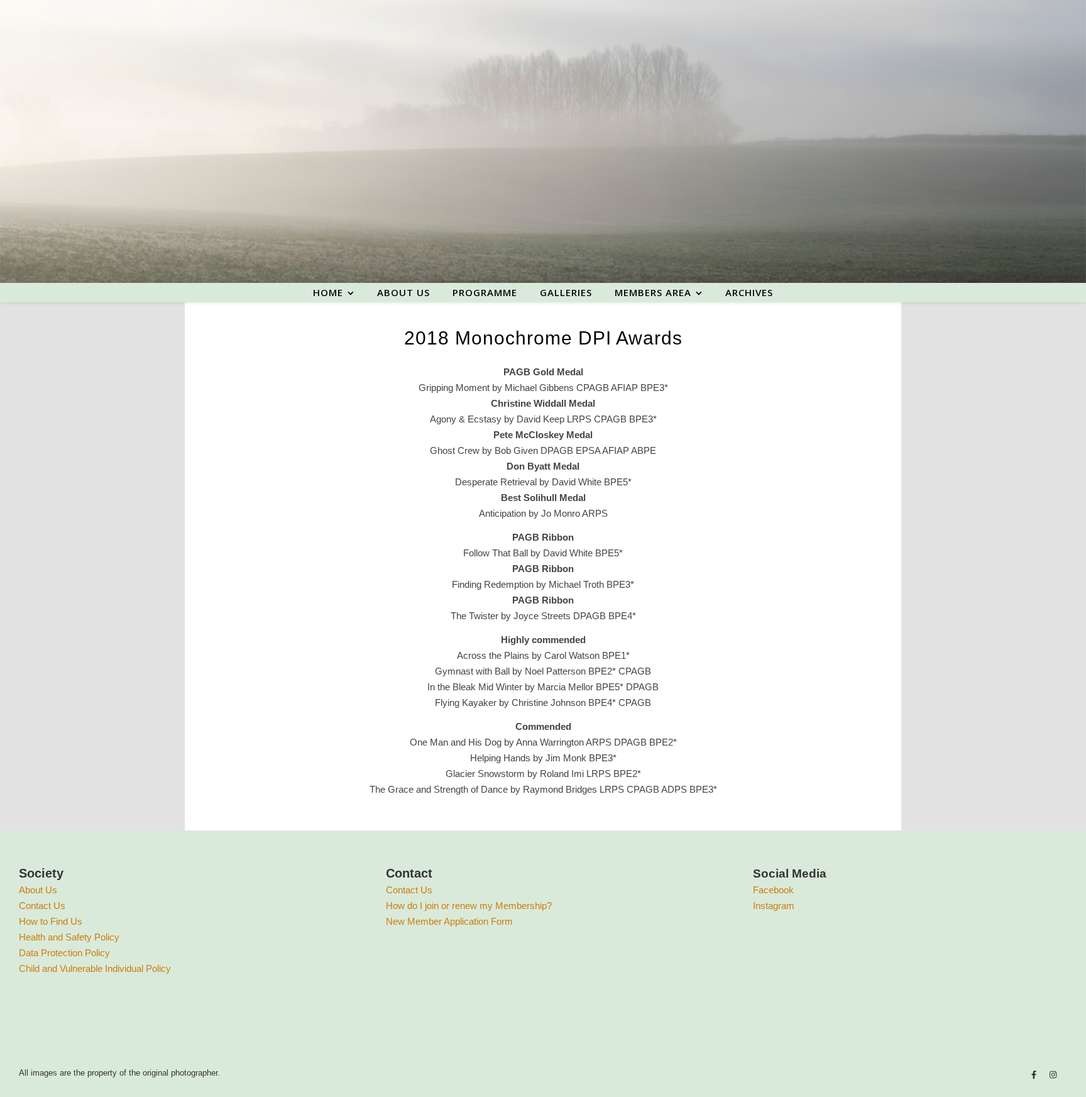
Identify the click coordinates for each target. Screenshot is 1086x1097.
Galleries (566, 292)
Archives (749, 292)
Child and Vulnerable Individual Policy (95, 968)
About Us (38, 890)
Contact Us (42, 905)
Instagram (773, 905)
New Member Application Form (449, 921)
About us (403, 292)
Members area (653, 292)
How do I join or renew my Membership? (469, 905)
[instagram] (1053, 1074)
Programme (484, 292)
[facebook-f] (1035, 1074)
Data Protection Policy (64, 952)
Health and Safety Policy (69, 937)
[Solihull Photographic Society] (543, 141)
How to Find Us (50, 921)
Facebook (773, 890)
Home (328, 292)
